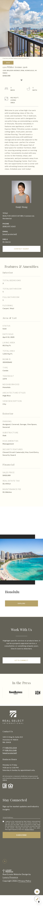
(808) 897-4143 (9, 226)
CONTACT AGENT (21, 249)
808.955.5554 (11, 748)
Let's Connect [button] (21, 660)
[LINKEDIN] (5, 861)
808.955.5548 (11, 750)
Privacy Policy (29, 829)
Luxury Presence (10, 877)
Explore (21, 603)
